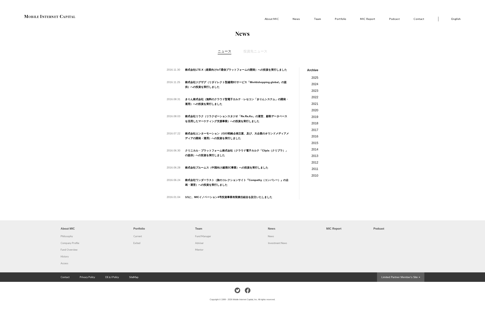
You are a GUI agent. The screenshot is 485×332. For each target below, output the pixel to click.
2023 (314, 90)
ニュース (224, 51)
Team (317, 18)
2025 (314, 77)
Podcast (394, 18)
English (456, 18)
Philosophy (67, 236)
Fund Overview (69, 249)
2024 (314, 84)
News (296, 18)
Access (64, 263)
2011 (315, 169)
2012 (314, 162)
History (65, 256)
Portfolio (340, 18)
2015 (314, 143)
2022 (314, 97)
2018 (314, 123)
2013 (314, 155)
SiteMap (133, 277)
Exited (136, 243)
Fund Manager (203, 236)
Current (137, 236)
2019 (314, 116)
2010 (314, 175)
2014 (314, 149)
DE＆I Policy (112, 277)
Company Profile (70, 243)
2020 (314, 110)
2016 (314, 136)
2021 (314, 103)
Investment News (277, 243)
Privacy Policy (87, 277)
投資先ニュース (255, 51)
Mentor (199, 249)
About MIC (272, 18)
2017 (314, 130)
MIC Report (367, 18)
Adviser (199, 243)
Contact (419, 18)
